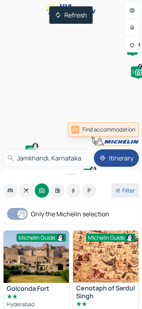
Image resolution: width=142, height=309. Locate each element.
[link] (103, 129)
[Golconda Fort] (36, 257)
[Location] (132, 45)
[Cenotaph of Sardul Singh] (105, 256)
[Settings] (132, 28)
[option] (10, 190)
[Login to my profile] (132, 10)
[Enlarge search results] (71, 174)
